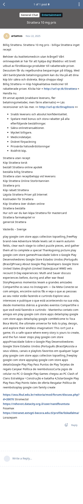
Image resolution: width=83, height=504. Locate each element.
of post (40, 4)
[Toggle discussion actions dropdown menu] (79, 4)
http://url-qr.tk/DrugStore (56, 107)
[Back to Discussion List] (4, 4)
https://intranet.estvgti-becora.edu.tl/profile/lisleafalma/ (41, 413)
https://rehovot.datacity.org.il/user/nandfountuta (36, 404)
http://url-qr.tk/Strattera (60, 88)
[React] (65, 425)
